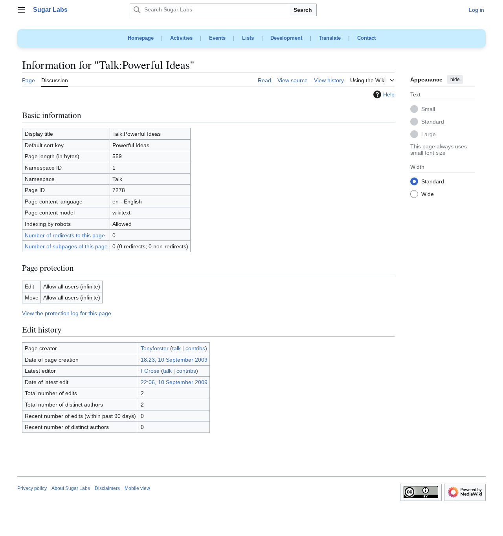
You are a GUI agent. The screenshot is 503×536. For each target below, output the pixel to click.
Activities (181, 38)
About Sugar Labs (70, 488)
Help (389, 94)
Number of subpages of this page (66, 246)
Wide (427, 194)
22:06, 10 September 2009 (174, 382)
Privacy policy (32, 488)
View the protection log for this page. (67, 313)
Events (217, 38)
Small (428, 109)
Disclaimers (107, 488)
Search (303, 10)
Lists (248, 38)
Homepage (141, 38)
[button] (21, 10)
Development (286, 38)
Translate (330, 38)
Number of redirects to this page (65, 235)
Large (428, 134)
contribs (195, 348)
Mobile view (137, 488)
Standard (432, 122)
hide (455, 79)
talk (176, 348)
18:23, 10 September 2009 (174, 360)
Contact (366, 38)
